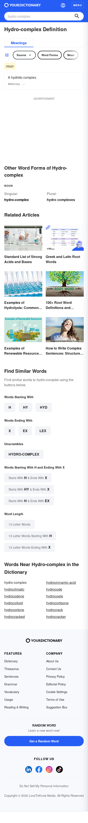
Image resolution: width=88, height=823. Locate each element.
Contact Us (53, 669)
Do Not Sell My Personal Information (44, 786)
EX (25, 430)
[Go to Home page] (22, 5)
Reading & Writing (16, 707)
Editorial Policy (56, 684)
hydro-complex (24, 454)
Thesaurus (11, 669)
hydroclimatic (14, 589)
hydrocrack (54, 609)
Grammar (10, 684)
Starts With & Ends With (28, 477)
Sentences (11, 676)
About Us (52, 661)
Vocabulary (11, 692)
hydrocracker (56, 616)
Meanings (19, 42)
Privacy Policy (55, 676)
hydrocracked (14, 616)
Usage (8, 699)
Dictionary (11, 661)
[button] (63, 5)
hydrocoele (54, 596)
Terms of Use (55, 699)
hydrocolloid (13, 602)
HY (25, 407)
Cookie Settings (56, 692)
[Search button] (76, 16)
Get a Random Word (44, 741)
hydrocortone (14, 609)
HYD (43, 407)
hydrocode (54, 589)
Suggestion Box (56, 707)
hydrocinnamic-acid (61, 582)
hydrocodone (14, 596)
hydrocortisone (57, 602)
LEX (43, 430)
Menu (77, 5)
